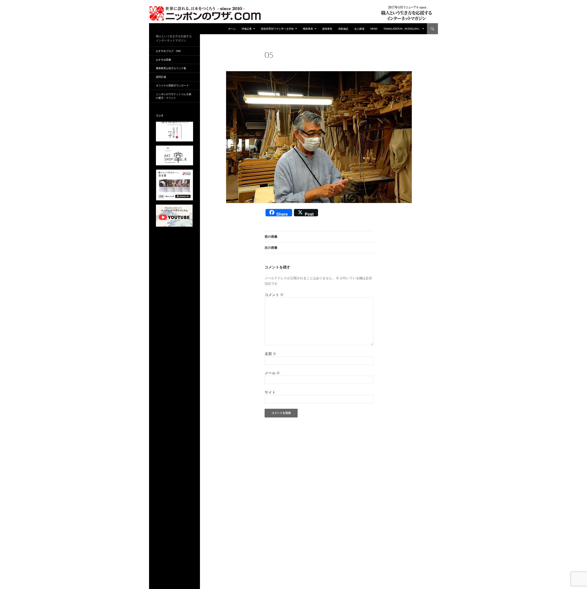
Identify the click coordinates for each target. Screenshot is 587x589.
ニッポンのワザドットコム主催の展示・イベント (173, 96)
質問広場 (161, 76)
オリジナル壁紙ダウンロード (172, 85)
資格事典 (327, 28)
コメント (274, 294)
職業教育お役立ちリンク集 (171, 68)
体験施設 (343, 28)
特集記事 (247, 28)
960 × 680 (301, 61)
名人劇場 (359, 28)
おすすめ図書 (163, 59)
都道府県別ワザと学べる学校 (277, 28)
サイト (270, 392)
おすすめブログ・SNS (168, 50)
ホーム (232, 28)
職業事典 (308, 28)
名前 (270, 353)
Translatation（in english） (402, 28)
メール (272, 373)
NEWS (373, 28)
